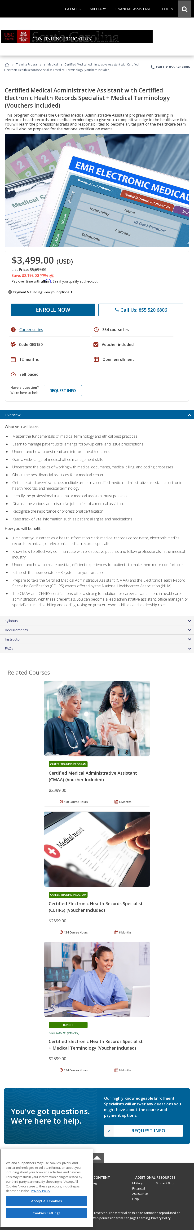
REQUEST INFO (63, 390)
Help (135, 1199)
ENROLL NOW (53, 309)
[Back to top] (97, 1176)
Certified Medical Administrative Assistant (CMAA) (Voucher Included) (93, 776)
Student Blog (165, 1183)
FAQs (9, 648)
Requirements (16, 630)
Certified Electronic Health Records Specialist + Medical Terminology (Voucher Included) (96, 1044)
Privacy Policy (161, 1218)
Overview (13, 414)
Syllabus (11, 620)
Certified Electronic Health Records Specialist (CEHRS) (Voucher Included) (96, 907)
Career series (31, 329)
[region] (46, 1188)
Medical (53, 64)
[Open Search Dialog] (184, 8)
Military (137, 1183)
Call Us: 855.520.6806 (170, 67)
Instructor (13, 639)
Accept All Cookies (46, 1201)
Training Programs (28, 64)
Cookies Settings (47, 1213)
